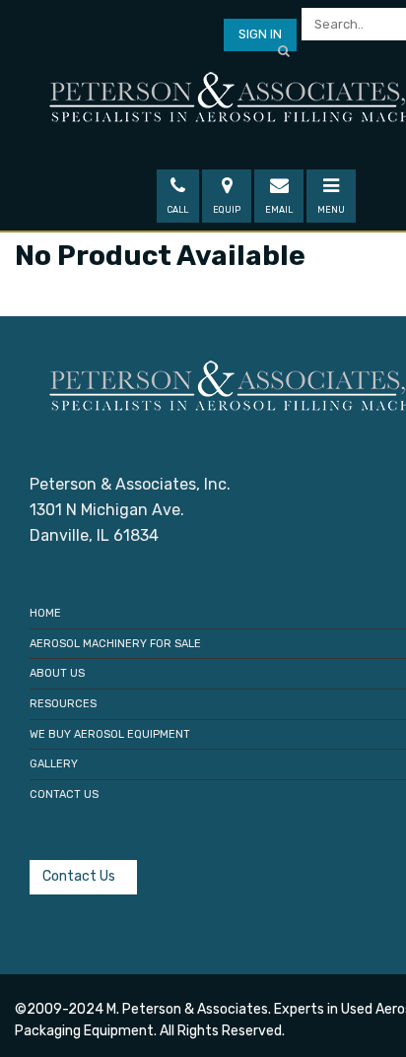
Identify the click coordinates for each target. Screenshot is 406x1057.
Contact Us (64, 794)
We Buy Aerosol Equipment (110, 734)
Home (45, 613)
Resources (63, 703)
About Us (57, 673)
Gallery (54, 764)
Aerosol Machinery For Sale (115, 643)
